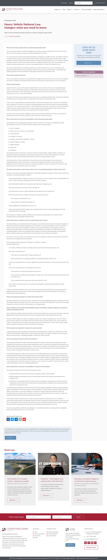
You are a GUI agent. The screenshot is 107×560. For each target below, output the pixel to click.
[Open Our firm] (79, 9)
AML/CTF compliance (54, 558)
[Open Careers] (72, 9)
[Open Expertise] (60, 9)
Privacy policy (28, 558)
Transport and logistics (15, 36)
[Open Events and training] (104, 9)
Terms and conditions (18, 558)
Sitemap (72, 558)
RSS (10, 558)
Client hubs (64, 3)
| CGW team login (64, 558)
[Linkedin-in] (85, 542)
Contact (71, 3)
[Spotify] (92, 542)
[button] (8, 419)
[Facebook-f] (89, 542)
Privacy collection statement (40, 558)
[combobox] (84, 3)
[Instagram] (95, 542)
